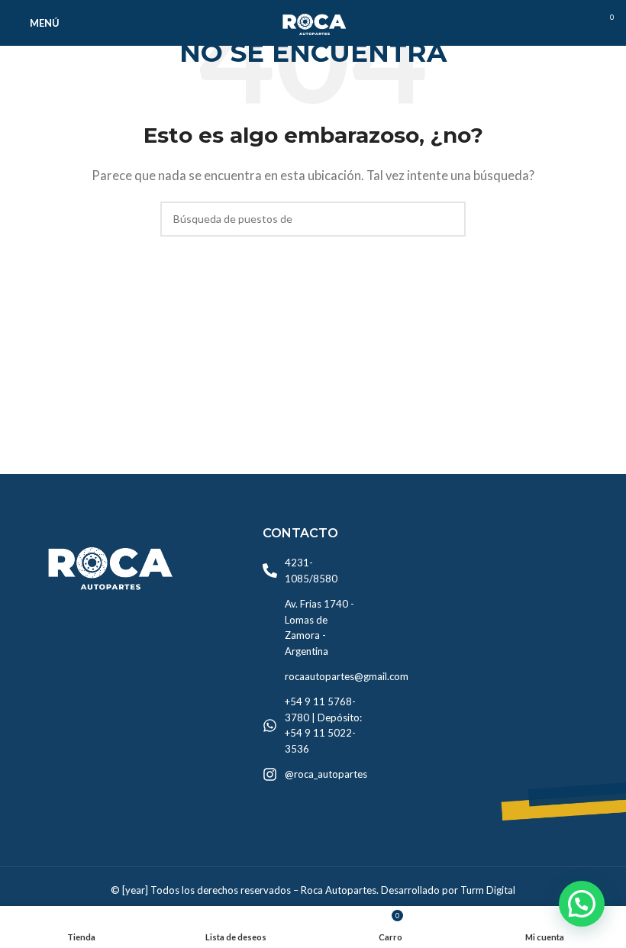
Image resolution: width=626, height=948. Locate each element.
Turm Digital (487, 890)
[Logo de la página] (313, 21)
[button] (582, 904)
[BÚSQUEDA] (448, 219)
